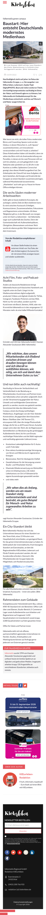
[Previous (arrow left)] (2, 914)
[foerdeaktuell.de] (32, 852)
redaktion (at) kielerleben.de (19, 889)
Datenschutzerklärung (12, 270)
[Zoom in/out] (13, 911)
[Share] (6, 911)
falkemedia (9, 653)
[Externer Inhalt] (7, 262)
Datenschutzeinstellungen (23, 902)
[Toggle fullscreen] (9, 911)
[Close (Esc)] (2, 911)
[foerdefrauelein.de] (7, 858)
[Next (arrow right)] (6, 914)
